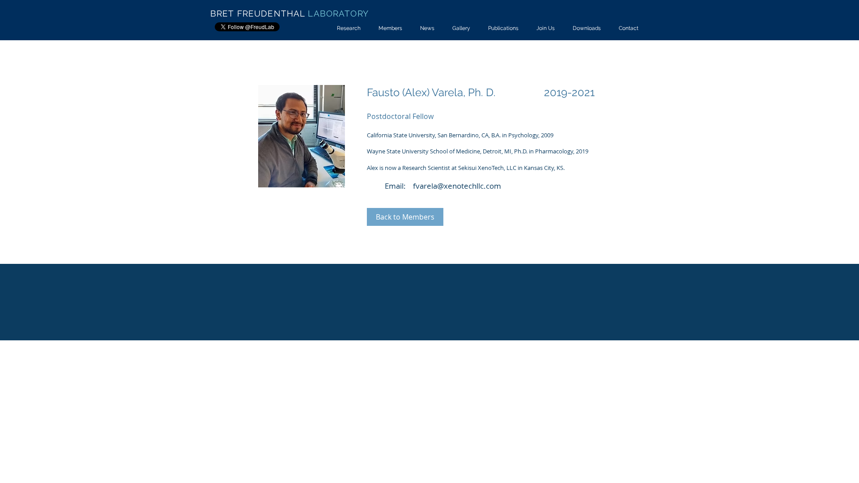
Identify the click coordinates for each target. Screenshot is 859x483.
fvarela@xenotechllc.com (457, 186)
